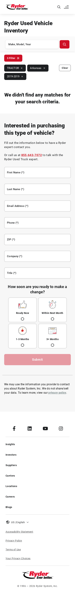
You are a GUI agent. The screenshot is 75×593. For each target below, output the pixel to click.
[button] (66, 7)
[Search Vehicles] (64, 44)
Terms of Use (13, 549)
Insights (10, 444)
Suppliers (11, 465)
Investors (11, 454)
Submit (37, 359)
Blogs (9, 507)
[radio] (22, 309)
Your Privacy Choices (18, 558)
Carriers (10, 475)
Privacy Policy (14, 540)
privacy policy (57, 392)
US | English (18, 522)
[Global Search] (59, 7)
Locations (11, 486)
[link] (14, 428)
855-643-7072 (31, 155)
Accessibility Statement (19, 531)
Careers (10, 496)
